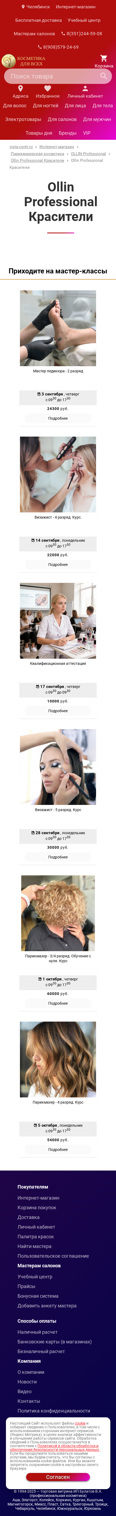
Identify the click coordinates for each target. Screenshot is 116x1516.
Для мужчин (97, 119)
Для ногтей (45, 105)
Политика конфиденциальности (54, 1411)
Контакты (29, 1401)
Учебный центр (84, 20)
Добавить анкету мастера (47, 1305)
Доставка (29, 1217)
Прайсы (26, 1286)
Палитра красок (36, 1236)
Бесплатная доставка (38, 20)
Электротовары (23, 119)
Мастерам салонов (34, 33)
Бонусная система (38, 1296)
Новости (27, 1382)
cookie (80, 1423)
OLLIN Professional (88, 153)
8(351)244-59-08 (84, 33)
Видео (25, 1391)
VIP (86, 133)
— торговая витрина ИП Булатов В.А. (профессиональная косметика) (66, 1493)
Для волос (14, 105)
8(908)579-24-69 (60, 47)
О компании (31, 1372)
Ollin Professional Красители (37, 160)
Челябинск (37, 6)
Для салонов (62, 119)
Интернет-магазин (75, 6)
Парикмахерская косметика (37, 153)
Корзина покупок (37, 1207)
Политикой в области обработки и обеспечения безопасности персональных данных (55, 1448)
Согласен (58, 1477)
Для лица (75, 105)
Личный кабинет (36, 1227)
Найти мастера (35, 1246)
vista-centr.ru (21, 146)
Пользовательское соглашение (53, 1256)
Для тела (103, 105)
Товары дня (39, 133)
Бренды (68, 133)
